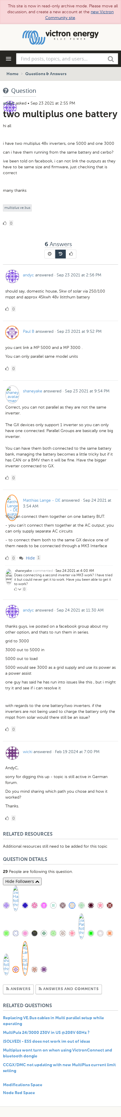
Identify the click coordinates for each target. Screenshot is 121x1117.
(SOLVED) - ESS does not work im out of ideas (46, 1041)
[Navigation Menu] (8, 58)
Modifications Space (22, 1085)
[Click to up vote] (15, 589)
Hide (30, 558)
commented (43, 571)
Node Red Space (19, 1093)
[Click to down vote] (20, 589)
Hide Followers (20, 881)
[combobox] (67, 58)
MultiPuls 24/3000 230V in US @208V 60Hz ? (46, 1033)
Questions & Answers (45, 74)
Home (12, 74)
